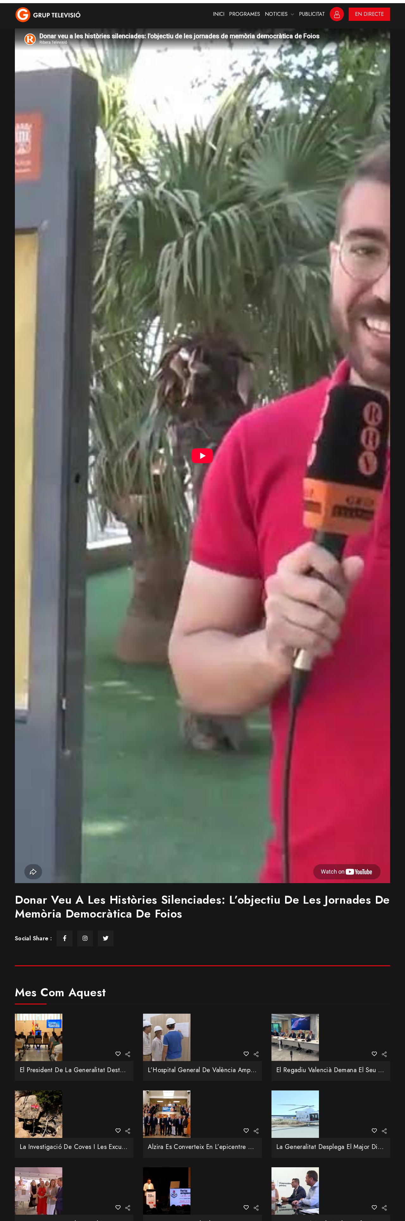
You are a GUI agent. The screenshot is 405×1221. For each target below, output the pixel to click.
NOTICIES (276, 14)
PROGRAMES (244, 14)
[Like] (118, 1054)
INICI (218, 14)
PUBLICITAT (312, 14)
